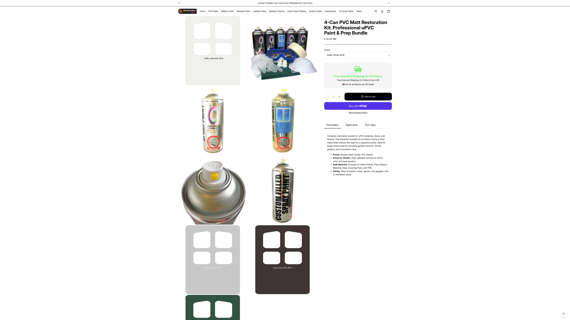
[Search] (376, 11)
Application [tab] (352, 125)
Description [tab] (333, 125)
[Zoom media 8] (282, 259)
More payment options (358, 113)
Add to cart (370, 96)
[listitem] (359, 11)
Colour (327, 50)
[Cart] (388, 11)
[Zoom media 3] (212, 120)
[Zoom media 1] (212, 50)
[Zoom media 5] (212, 190)
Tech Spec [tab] (370, 125)
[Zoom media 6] (282, 190)
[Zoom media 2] (282, 50)
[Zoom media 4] (282, 120)
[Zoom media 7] (212, 259)
